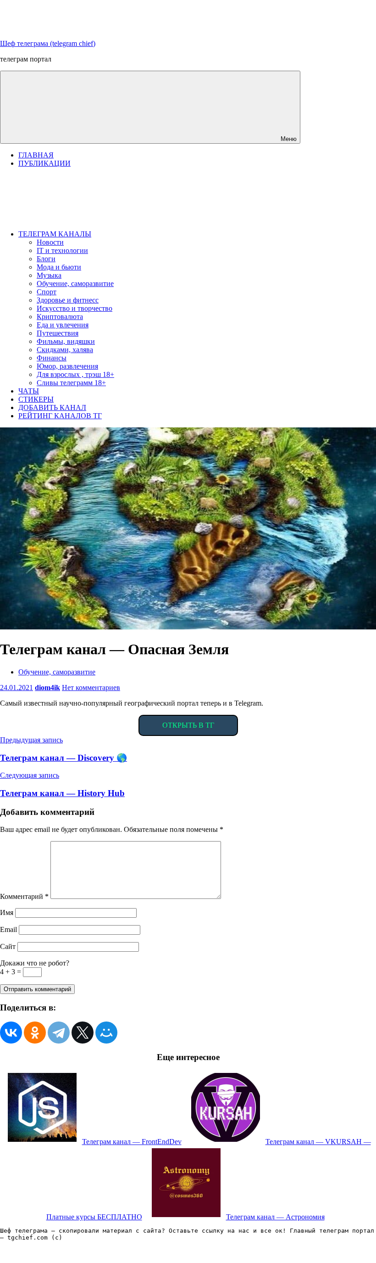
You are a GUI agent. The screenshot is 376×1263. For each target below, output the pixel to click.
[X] (83, 1033)
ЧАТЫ (28, 391)
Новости (50, 242)
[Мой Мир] (106, 1033)
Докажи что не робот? (34, 963)
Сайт (8, 946)
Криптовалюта (60, 316)
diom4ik (47, 687)
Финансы (51, 358)
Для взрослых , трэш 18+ (75, 374)
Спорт (46, 292)
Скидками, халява (65, 350)
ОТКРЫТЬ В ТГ (188, 725)
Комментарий (24, 896)
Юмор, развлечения (67, 366)
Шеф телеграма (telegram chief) (47, 43)
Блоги (46, 259)
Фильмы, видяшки (66, 341)
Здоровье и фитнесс (68, 300)
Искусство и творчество (74, 308)
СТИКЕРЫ (36, 399)
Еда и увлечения (62, 325)
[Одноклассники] (35, 1033)
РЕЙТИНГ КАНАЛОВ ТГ (60, 416)
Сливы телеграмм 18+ (71, 383)
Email (8, 929)
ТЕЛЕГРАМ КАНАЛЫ (54, 234)
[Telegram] (59, 1033)
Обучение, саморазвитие (75, 283)
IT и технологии (62, 250)
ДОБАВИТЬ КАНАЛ (52, 407)
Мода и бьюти (59, 267)
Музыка (49, 275)
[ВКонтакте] (11, 1033)
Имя (6, 912)
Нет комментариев (91, 687)
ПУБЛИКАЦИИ (44, 163)
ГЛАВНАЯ (36, 155)
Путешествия (57, 333)
